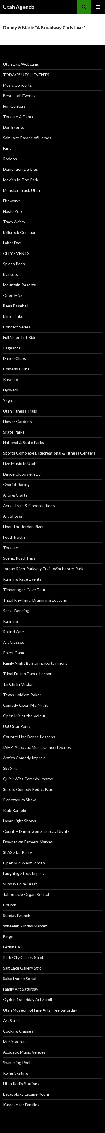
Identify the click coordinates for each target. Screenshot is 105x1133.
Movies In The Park (20, 179)
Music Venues (16, 1041)
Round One (13, 631)
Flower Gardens (17, 421)
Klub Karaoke (15, 810)
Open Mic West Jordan (24, 862)
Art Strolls (12, 1020)
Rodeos (10, 158)
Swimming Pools (17, 1062)
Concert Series (16, 326)
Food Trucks (14, 537)
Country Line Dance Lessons (29, 736)
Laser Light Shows (19, 820)
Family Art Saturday (20, 988)
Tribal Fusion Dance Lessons (29, 673)
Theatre (10, 547)
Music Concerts (17, 85)
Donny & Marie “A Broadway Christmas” (44, 27)
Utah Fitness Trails (20, 410)
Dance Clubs (14, 358)
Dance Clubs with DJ (22, 473)
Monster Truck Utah (21, 190)
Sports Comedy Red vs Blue (28, 789)
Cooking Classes (18, 1030)
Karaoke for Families (21, 1104)
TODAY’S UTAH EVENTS (26, 74)
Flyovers (10, 389)
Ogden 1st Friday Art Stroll (27, 999)
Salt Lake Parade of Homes (27, 137)
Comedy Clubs (16, 368)
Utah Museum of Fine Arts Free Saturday (40, 1009)
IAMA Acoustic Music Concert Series (37, 747)
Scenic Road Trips (19, 558)
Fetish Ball (12, 946)
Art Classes (13, 642)
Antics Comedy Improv (24, 757)
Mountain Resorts (19, 284)
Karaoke (10, 379)
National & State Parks (23, 442)
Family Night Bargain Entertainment (35, 663)
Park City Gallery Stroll (23, 957)
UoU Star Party (16, 726)
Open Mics (13, 295)
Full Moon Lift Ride (19, 337)
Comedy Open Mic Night (25, 705)
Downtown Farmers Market (28, 841)
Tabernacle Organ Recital (26, 894)
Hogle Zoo (12, 211)
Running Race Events (22, 579)
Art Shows (12, 516)
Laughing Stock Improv (24, 873)
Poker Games (15, 652)
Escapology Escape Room (26, 1094)
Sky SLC (10, 768)
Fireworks (12, 200)
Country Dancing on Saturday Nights (36, 831)
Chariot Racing (16, 484)
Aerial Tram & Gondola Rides (29, 505)
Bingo (8, 936)
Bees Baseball (15, 305)
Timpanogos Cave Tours (25, 589)
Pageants (11, 347)
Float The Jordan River (23, 526)
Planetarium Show (19, 799)
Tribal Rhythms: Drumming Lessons (35, 600)
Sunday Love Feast (20, 883)
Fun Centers (14, 106)
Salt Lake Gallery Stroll (23, 967)
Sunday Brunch (16, 915)
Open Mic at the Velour (24, 715)
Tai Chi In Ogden (18, 684)
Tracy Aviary (14, 221)
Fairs (7, 148)
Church (9, 904)
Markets (10, 274)
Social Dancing (16, 610)
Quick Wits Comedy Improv (28, 778)
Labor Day (12, 242)
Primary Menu (98, 7)
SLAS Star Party (17, 852)
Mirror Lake (13, 316)
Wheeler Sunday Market (25, 925)
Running (10, 621)
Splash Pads (14, 263)
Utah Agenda (19, 7)
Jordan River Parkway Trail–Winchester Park (43, 568)
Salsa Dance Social (19, 978)
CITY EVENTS (16, 253)
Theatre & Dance (18, 116)
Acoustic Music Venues (24, 1052)
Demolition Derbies (20, 169)
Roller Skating (15, 1073)
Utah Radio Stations (21, 1083)
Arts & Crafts (15, 494)
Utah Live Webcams (21, 64)
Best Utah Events (19, 95)
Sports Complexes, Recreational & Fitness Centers (49, 452)
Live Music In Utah (19, 463)
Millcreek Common (19, 232)
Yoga (7, 400)
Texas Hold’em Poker (22, 694)
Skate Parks (13, 431)
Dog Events (13, 127)
